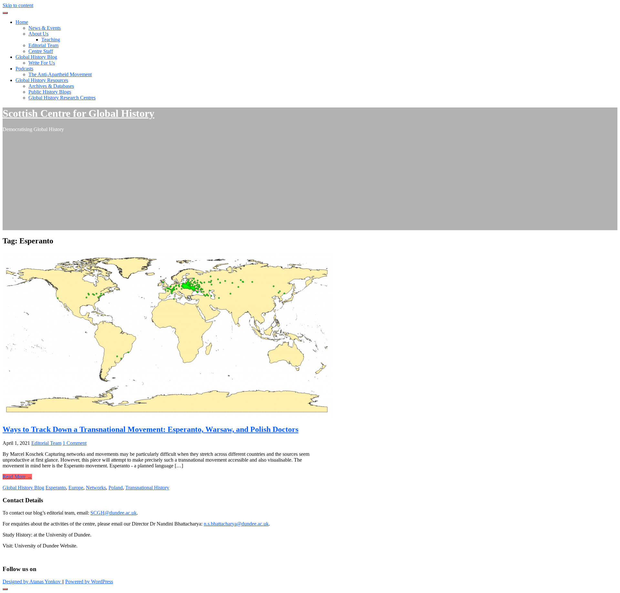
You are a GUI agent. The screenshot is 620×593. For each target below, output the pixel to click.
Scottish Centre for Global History (78, 113)
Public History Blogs (49, 92)
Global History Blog (36, 57)
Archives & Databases (51, 86)
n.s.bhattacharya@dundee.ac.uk (236, 524)
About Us (38, 33)
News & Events (44, 28)
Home (22, 22)
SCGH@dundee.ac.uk (113, 513)
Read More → (17, 476)
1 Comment (75, 443)
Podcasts (24, 68)
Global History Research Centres (62, 97)
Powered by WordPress (89, 581)
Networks (96, 487)
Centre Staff (40, 51)
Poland (115, 487)
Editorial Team (43, 45)
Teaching (50, 39)
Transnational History (147, 487)
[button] (5, 13)
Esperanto (56, 487)
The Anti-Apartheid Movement (60, 74)
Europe (75, 487)
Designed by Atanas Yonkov (32, 581)
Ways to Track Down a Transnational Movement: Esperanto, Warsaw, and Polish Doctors (150, 429)
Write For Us (41, 63)
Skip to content (18, 5)
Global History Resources (42, 80)
